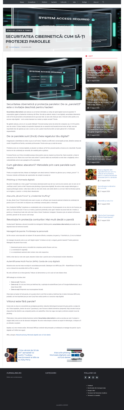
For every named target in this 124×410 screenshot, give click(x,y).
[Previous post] (6, 355)
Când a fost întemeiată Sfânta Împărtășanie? (106, 216)
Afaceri (95, 2)
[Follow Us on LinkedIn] (96, 377)
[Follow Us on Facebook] (85, 377)
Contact (90, 385)
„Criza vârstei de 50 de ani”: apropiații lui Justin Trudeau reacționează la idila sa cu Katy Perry (28, 355)
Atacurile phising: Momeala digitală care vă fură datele (33, 335)
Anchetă (54, 2)
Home (22, 2)
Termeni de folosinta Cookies (97, 393)
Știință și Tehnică (23, 30)
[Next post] (82, 355)
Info (74, 2)
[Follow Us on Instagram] (93, 377)
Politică (44, 2)
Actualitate (31, 2)
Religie (84, 2)
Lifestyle (64, 2)
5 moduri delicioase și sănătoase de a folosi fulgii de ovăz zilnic (100, 102)
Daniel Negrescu (15, 47)
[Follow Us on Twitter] (89, 377)
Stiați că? (11, 30)
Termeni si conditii (94, 395)
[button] (103, 2)
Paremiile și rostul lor (105, 201)
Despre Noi (91, 390)
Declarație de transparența (97, 388)
